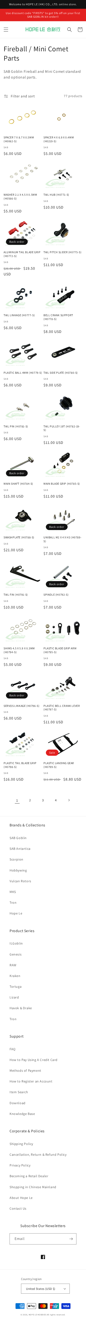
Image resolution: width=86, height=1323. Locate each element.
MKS (13, 892)
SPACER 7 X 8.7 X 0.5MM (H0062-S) (19, 139)
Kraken (15, 976)
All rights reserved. (56, 1314)
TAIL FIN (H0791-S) (16, 594)
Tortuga (16, 986)
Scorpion (16, 859)
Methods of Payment (25, 1070)
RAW (13, 965)
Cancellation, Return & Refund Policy (38, 1154)
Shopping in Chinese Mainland (33, 1187)
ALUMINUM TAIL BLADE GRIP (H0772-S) (22, 254)
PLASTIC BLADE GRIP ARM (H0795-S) (59, 650)
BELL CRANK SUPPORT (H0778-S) (58, 317)
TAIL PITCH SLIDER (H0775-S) (62, 252)
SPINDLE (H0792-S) (56, 594)
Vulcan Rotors (20, 881)
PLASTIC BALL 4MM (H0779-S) (23, 372)
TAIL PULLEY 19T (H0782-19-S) (61, 428)
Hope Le (16, 913)
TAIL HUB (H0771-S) (56, 194)
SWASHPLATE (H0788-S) (19, 537)
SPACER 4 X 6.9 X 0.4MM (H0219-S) (58, 139)
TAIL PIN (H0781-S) (16, 426)
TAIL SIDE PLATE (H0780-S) (60, 372)
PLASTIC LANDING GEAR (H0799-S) (58, 765)
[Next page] (69, 800)
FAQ (13, 1049)
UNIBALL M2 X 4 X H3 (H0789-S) (62, 539)
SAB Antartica (20, 848)
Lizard (14, 997)
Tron (13, 902)
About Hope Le (21, 1198)
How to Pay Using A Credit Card (34, 1060)
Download (18, 1103)
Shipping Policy (21, 1144)
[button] (6, 29)
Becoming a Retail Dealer (29, 1176)
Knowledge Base (22, 1114)
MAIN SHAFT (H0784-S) (18, 483)
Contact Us (18, 1208)
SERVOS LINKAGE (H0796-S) (21, 706)
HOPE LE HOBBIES (37, 1314)
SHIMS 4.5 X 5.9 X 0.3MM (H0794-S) (19, 650)
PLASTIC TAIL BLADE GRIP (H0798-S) (20, 765)
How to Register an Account (31, 1081)
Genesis (16, 954)
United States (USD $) (40, 1289)
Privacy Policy (20, 1165)
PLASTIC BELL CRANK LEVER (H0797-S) (61, 707)
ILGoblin (16, 943)
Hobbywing (18, 870)
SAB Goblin (18, 838)
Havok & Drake (21, 1008)
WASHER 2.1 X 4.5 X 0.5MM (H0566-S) (20, 196)
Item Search (19, 1092)
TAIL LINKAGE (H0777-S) (19, 315)
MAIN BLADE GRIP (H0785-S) (61, 483)
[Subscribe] (71, 1238)
